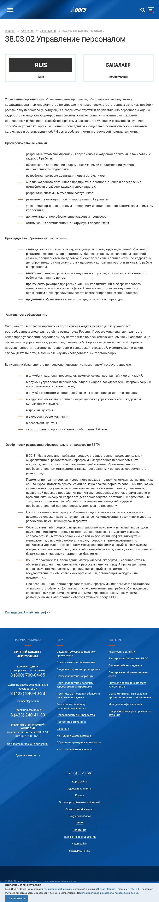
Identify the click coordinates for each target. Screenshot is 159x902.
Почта (79, 822)
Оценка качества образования (76, 662)
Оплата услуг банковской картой (79, 802)
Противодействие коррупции (75, 676)
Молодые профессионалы (125, 704)
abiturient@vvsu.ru (28, 701)
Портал (79, 795)
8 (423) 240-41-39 (27, 715)
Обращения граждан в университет (79, 742)
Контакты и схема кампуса (74, 735)
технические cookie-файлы (58, 889)
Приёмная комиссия (27, 639)
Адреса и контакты (28, 755)
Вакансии (63, 728)
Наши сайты (79, 843)
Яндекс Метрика (106, 889)
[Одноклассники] (76, 773)
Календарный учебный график (27, 612)
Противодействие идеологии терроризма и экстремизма (75, 684)
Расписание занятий (121, 651)
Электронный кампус (79, 809)
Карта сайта (79, 781)
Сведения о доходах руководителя (78, 669)
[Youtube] (89, 773)
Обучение (27, 30)
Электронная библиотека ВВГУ (128, 658)
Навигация (79, 829)
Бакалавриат (48, 30)
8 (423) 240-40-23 (27, 693)
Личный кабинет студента (125, 665)
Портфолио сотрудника (71, 721)
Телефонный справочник (80, 836)
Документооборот (79, 816)
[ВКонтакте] (69, 773)
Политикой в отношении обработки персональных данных (108, 893)
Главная (10, 30)
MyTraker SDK (132, 889)
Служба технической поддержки (27, 743)
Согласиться (16, 898)
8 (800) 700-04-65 (27, 675)
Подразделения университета (76, 714)
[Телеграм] (83, 773)
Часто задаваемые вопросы (74, 749)
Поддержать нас (79, 850)
